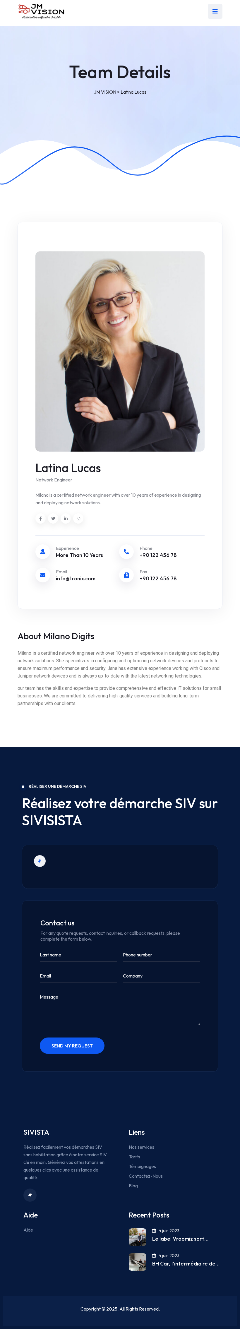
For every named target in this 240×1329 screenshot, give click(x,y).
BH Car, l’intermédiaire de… (186, 1264)
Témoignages (142, 1166)
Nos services (141, 1147)
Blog (133, 1186)
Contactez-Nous (146, 1176)
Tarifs (134, 1157)
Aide (28, 1230)
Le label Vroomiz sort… (180, 1239)
